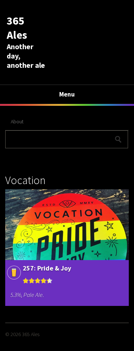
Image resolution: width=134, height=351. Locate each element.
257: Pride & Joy (47, 268)
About (17, 121)
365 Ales (17, 27)
